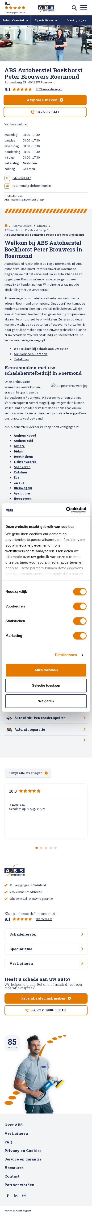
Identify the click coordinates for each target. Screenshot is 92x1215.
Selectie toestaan (46, 685)
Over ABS (13, 1124)
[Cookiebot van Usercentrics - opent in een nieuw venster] (66, 510)
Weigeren (46, 701)
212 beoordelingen (49, 89)
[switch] (80, 606)
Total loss (21, 359)
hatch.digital (23, 1210)
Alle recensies (44, 919)
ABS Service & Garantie (30, 354)
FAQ (8, 1142)
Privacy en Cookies (23, 1150)
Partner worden (19, 1184)
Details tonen (66, 655)
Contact (12, 1176)
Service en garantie (23, 1159)
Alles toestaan (46, 670)
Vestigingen (16, 1133)
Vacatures (14, 1167)
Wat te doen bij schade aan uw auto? (41, 349)
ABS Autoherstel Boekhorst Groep (24, 199)
